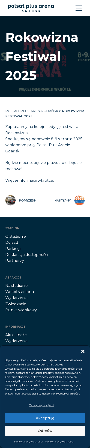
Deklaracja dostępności (26, 254)
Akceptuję (45, 418)
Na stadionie (16, 285)
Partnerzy (14, 260)
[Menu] (78, 8)
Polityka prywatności (28, 441)
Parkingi (13, 248)
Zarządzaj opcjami (41, 405)
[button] (83, 351)
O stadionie (15, 236)
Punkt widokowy (21, 310)
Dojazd (11, 242)
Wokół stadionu (19, 292)
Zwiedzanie (15, 304)
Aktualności (16, 335)
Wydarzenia (16, 298)
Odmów (45, 430)
